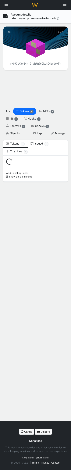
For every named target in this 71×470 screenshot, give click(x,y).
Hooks (33, 118)
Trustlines (17, 151)
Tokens (25, 111)
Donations (35, 440)
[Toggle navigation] (65, 5)
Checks (41, 125)
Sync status (28, 457)
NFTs (47, 111)
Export (40, 133)
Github (27, 431)
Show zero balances (20, 176)
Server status (42, 457)
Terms (35, 462)
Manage (59, 133)
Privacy (45, 462)
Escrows (16, 125)
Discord (45, 431)
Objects (14, 133)
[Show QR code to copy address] (9, 32)
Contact (55, 462)
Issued (40, 143)
